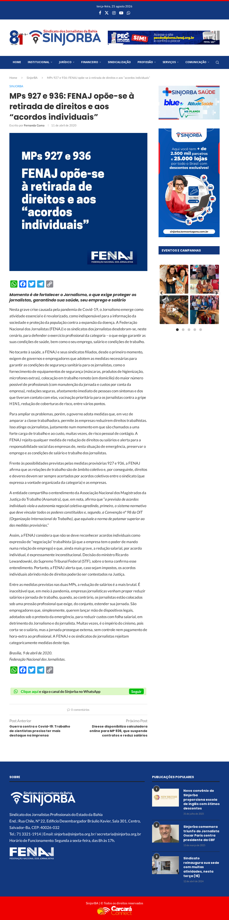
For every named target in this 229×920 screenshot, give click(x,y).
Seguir (136, 691)
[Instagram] (114, 12)
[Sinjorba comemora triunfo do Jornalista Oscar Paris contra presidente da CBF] (165, 834)
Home (17, 62)
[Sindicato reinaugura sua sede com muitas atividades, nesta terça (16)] (165, 865)
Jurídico (65, 62)
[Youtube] (121, 12)
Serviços (169, 62)
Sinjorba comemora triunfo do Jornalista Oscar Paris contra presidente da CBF (201, 833)
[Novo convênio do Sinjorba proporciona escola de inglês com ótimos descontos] (165, 798)
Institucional (38, 62)
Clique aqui (29, 691)
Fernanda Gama (34, 125)
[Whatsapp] (128, 12)
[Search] (217, 62)
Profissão (145, 62)
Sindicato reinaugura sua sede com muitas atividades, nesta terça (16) (201, 867)
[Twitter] (107, 12)
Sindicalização (119, 62)
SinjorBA (32, 77)
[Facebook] (100, 12)
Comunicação (195, 62)
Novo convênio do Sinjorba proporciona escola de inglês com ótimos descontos (201, 799)
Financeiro (89, 62)
